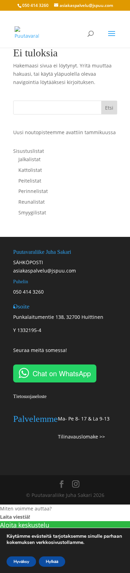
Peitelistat (29, 180)
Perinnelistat (33, 191)
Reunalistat (31, 201)
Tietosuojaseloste (29, 396)
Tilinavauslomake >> (81, 436)
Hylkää (52, 561)
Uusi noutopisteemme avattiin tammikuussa (64, 132)
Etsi (109, 107)
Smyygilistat (32, 212)
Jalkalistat (29, 159)
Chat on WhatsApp (62, 373)
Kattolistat (30, 170)
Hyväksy (21, 561)
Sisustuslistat (28, 151)
